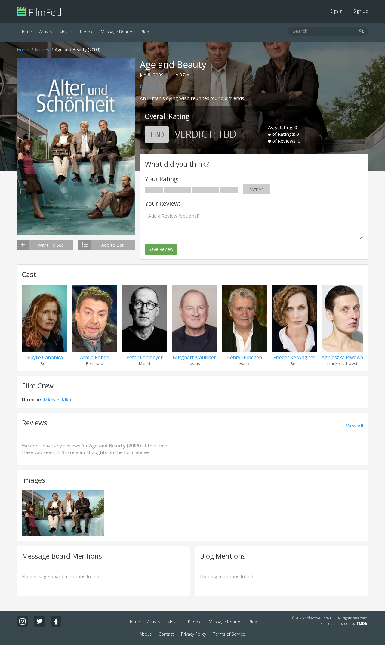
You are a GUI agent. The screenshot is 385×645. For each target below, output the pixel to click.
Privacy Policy (193, 634)
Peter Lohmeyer (144, 357)
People (87, 32)
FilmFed (44, 11)
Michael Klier (58, 400)
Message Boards (117, 32)
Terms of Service (229, 634)
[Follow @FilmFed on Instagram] (22, 621)
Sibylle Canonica (44, 357)
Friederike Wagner (294, 357)
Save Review (161, 249)
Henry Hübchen (244, 357)
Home (26, 32)
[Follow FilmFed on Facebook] (56, 621)
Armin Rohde (94, 357)
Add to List (112, 245)
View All (354, 425)
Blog (144, 32)
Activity (45, 32)
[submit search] (362, 31)
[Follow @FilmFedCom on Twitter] (39, 621)
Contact (166, 634)
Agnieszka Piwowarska (347, 357)
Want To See (51, 245)
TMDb (361, 623)
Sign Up (360, 11)
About (145, 634)
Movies (66, 32)
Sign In (336, 11)
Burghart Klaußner (194, 357)
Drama (147, 86)
